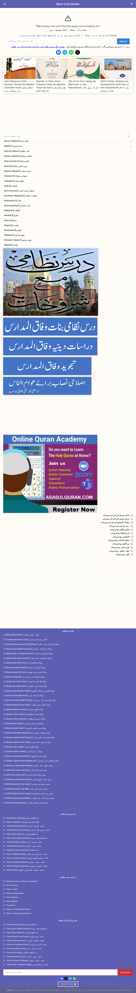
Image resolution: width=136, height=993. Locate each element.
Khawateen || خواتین (13, 230)
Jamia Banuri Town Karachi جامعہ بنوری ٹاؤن (25, 936)
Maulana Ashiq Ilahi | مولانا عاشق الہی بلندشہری (25, 677)
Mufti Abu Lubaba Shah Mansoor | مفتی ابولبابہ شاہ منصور (29, 765)
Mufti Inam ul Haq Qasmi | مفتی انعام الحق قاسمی (26, 775)
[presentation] (20, 68)
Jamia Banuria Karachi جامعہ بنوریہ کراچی (24, 956)
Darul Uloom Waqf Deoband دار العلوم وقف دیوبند (27, 838)
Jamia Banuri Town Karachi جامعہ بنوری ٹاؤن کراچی (28, 830)
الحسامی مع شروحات (120, 537)
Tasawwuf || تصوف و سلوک (15, 176)
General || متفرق (11, 215)
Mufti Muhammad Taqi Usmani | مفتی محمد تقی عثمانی (28, 784)
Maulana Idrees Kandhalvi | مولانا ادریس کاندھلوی (25, 719)
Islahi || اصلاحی (10, 186)
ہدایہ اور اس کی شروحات (119, 526)
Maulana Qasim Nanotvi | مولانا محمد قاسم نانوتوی (26, 728)
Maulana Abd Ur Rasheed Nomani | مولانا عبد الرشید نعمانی (29, 653)
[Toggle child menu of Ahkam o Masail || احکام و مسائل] (130, 156)
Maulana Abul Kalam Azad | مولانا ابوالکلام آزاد (24, 663)
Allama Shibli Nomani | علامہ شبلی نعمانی (22, 635)
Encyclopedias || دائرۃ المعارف (17, 205)
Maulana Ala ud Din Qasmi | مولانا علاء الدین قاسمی (26, 681)
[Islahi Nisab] (68, 386)
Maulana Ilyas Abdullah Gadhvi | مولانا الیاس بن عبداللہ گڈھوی (30, 691)
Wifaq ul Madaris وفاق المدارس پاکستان (22, 822)
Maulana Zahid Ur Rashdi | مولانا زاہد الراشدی (24, 751)
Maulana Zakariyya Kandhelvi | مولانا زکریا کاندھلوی (26, 756)
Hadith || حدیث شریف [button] (13, 146)
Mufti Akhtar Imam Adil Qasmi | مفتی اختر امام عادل (26, 770)
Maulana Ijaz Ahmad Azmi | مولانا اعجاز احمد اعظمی (26, 686)
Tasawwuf (10, 905)
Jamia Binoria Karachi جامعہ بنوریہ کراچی (23, 846)
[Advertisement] (68, 111)
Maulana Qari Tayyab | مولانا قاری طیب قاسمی (24, 723)
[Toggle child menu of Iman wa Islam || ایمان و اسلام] (130, 161)
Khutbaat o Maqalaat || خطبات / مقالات (20, 196)
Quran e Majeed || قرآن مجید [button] (16, 141)
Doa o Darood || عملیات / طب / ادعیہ (19, 191)
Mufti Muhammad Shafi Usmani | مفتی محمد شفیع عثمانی (29, 779)
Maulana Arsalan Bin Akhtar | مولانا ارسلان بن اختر (25, 667)
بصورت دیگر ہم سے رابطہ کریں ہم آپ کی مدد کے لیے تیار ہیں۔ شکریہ (38, 46)
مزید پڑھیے (10, 990)
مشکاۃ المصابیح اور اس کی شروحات (115, 522)
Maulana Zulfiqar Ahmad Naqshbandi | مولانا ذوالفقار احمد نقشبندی (32, 761)
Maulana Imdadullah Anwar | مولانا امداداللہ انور (25, 695)
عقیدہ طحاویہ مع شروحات (119, 551)
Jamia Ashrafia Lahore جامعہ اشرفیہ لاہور (24, 842)
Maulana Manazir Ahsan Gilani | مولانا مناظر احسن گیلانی (28, 705)
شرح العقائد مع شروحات (119, 533)
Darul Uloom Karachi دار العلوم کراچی (22, 834)
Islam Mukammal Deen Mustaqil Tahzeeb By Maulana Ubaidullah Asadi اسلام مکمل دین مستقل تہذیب (19, 86)
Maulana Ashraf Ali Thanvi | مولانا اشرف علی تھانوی (26, 672)
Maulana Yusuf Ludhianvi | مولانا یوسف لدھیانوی (25, 714)
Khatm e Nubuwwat (15, 893)
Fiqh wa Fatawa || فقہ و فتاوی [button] (16, 151)
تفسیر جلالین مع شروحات (119, 529)
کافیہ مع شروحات (122, 554)
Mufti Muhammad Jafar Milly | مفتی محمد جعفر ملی (26, 789)
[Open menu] (5, 4)
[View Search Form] (132, 4)
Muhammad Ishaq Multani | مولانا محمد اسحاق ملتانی (27, 803)
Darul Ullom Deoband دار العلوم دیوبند (22, 924)
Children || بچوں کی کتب (14, 235)
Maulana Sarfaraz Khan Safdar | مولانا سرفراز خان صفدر (28, 742)
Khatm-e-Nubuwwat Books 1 (18, 909)
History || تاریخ (10, 220)
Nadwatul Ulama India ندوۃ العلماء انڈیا (22, 850)
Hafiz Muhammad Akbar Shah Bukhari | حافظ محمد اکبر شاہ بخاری (32, 644)
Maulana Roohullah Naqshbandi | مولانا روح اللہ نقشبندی (28, 733)
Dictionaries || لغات (12, 201)
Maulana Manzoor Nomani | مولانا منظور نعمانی (25, 709)
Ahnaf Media (11, 901)
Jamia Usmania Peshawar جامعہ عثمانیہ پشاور (25, 862)
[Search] (128, 136)
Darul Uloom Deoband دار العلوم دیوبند (22, 818)
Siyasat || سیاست (11, 225)
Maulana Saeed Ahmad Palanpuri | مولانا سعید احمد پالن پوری (30, 737)
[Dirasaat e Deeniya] (68, 346)
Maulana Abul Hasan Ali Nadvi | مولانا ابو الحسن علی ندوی (29, 658)
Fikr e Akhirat (12, 897)
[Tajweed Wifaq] (68, 366)
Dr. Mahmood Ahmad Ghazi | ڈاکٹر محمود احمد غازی (26, 639)
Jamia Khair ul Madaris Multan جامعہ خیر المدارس (27, 964)
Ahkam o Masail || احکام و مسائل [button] (18, 156)
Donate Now (68, 9)
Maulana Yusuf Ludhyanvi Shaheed (21, 881)
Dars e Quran (12, 885)
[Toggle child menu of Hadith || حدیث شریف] (130, 146)
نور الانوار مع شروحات (120, 544)
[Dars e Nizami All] (68, 282)
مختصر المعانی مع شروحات (118, 540)
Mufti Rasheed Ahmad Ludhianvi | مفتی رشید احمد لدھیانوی (29, 793)
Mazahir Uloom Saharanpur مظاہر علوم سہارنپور (27, 866)
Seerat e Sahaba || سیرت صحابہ (17, 171)
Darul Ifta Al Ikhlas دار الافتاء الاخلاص (21, 952)
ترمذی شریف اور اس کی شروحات (115, 519)
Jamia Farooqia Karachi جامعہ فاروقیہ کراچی (25, 826)
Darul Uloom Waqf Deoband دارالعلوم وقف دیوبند (26, 928)
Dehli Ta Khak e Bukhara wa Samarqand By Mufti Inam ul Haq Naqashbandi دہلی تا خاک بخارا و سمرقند (115, 86)
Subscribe (125, 972)
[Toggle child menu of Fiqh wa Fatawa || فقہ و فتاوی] (130, 151)
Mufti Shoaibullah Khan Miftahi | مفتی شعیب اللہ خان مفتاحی (30, 798)
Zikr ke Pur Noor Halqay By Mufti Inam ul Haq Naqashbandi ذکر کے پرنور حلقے (83, 84)
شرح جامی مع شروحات (120, 547)
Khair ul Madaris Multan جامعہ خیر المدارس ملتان (26, 854)
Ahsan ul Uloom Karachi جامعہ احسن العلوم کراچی (27, 858)
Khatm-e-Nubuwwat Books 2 (18, 913)
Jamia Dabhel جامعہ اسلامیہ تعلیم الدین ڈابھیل (25, 870)
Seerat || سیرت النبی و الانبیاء (15, 166)
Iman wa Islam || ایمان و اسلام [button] (16, 161)
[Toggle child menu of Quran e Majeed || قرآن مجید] (130, 141)
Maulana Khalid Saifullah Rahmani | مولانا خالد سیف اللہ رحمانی (31, 700)
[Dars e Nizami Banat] (68, 327)
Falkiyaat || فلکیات (12, 210)
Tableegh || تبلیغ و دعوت (14, 181)
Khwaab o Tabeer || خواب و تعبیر (18, 240)
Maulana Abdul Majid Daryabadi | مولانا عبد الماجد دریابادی (29, 649)
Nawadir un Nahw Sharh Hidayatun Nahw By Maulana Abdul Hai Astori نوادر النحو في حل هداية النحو (51, 86)
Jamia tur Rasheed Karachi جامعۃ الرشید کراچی (26, 944)
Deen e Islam (12, 889)
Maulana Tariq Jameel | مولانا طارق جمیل (22, 747)
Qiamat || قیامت (11, 245)
